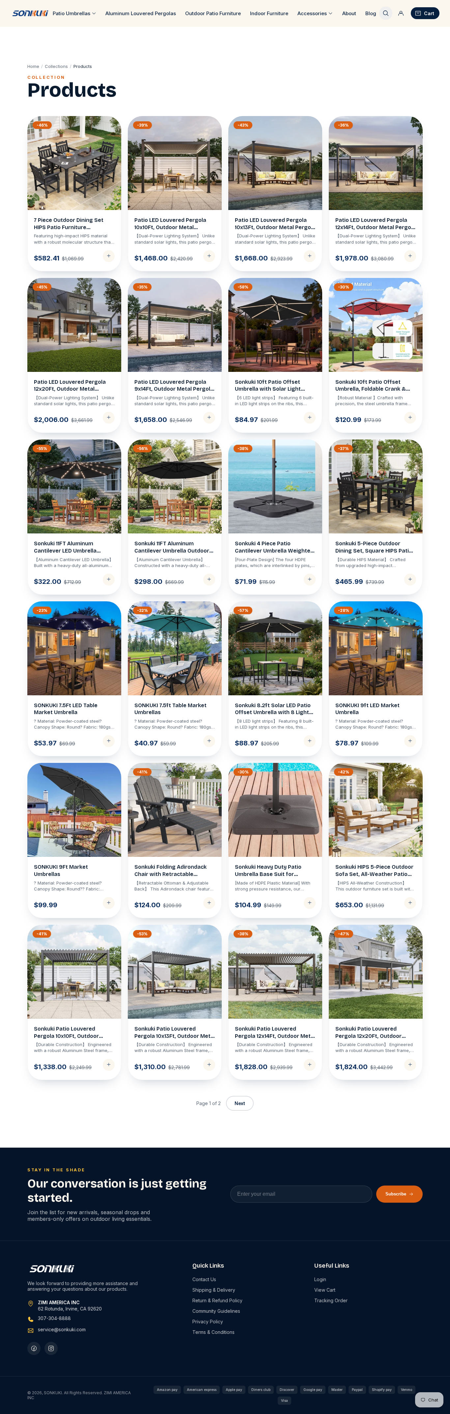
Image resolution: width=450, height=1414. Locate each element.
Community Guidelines (216, 1311)
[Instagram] (51, 1348)
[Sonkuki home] (30, 13)
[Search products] (385, 13)
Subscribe (395, 1193)
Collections (56, 66)
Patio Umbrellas (71, 13)
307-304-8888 (54, 1318)
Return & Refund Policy (217, 1300)
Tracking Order (331, 1300)
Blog (370, 13)
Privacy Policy (207, 1321)
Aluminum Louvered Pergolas (140, 13)
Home (33, 66)
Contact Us (204, 1279)
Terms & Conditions (213, 1332)
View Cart (324, 1290)
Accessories (312, 13)
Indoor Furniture (269, 13)
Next (240, 1103)
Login (320, 1279)
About (349, 13)
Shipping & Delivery (213, 1290)
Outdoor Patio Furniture (213, 13)
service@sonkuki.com (62, 1329)
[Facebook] (34, 1348)
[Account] (401, 13)
